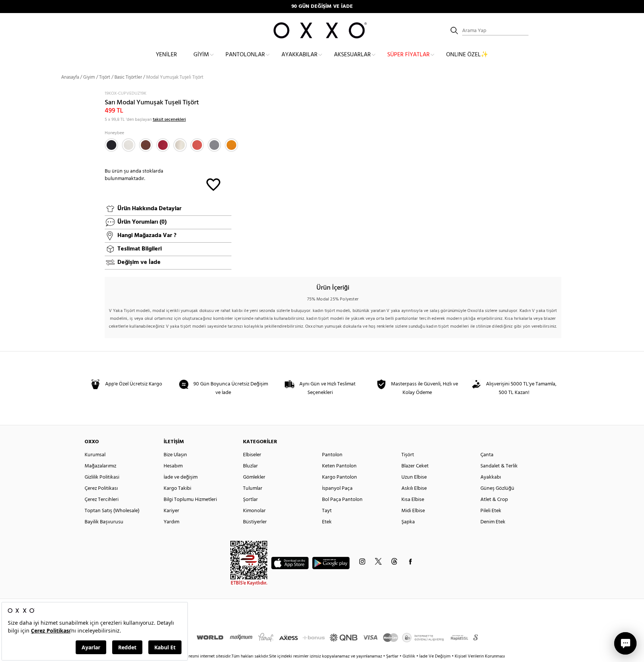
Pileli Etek (490, 511)
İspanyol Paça (337, 488)
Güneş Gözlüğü (497, 488)
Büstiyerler (255, 522)
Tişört (104, 77)
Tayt (327, 511)
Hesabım (173, 466)
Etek (327, 522)
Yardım (171, 522)
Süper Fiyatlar (408, 55)
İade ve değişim (181, 477)
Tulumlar (252, 488)
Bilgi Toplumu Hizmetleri (190, 499)
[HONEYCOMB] (231, 145)
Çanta (486, 455)
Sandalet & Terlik (499, 466)
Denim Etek (492, 522)
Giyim (201, 55)
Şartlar (393, 656)
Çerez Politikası (101, 488)
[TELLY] (163, 145)
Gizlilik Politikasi (102, 477)
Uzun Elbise (414, 477)
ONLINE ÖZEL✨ (467, 55)
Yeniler (166, 55)
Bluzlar (250, 466)
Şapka (408, 522)
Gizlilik (409, 656)
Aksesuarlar (352, 55)
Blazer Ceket (415, 466)
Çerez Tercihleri (102, 499)
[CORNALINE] (197, 145)
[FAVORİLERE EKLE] (213, 184)
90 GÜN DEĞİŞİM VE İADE (322, 6)
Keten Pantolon (339, 466)
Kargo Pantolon (339, 477)
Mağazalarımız (100, 466)
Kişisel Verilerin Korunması (480, 656)
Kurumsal (95, 455)
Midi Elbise (413, 511)
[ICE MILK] (128, 145)
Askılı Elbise (414, 488)
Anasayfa (70, 77)
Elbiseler (252, 455)
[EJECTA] (214, 145)
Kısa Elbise (412, 499)
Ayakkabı (490, 477)
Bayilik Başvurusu (104, 522)
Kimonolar (254, 511)
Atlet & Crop (494, 499)
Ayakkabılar (299, 55)
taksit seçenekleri (169, 119)
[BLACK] (111, 145)
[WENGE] (145, 145)
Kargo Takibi (177, 488)
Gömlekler (254, 477)
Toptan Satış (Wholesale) (112, 511)
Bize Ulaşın (175, 455)
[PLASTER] (180, 145)
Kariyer (171, 511)
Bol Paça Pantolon (342, 499)
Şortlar (250, 499)
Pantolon (332, 455)
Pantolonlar (245, 55)
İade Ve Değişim (435, 656)
